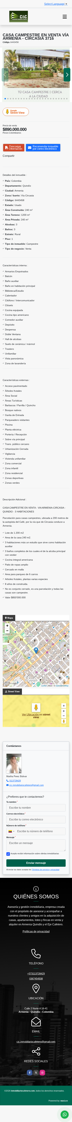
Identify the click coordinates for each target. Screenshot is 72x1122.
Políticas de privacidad (36, 931)
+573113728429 (36, 973)
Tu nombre (12, 802)
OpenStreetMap (62, 685)
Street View (17, 111)
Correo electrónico (15, 813)
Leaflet (44, 685)
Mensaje (11, 837)
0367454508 (36, 978)
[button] (5, 98)
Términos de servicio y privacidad (45, 870)
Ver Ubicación (30, 714)
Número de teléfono (16, 825)
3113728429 (15, 780)
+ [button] (7, 626)
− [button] (7, 631)
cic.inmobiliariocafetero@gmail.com (26, 785)
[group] (36, 75)
